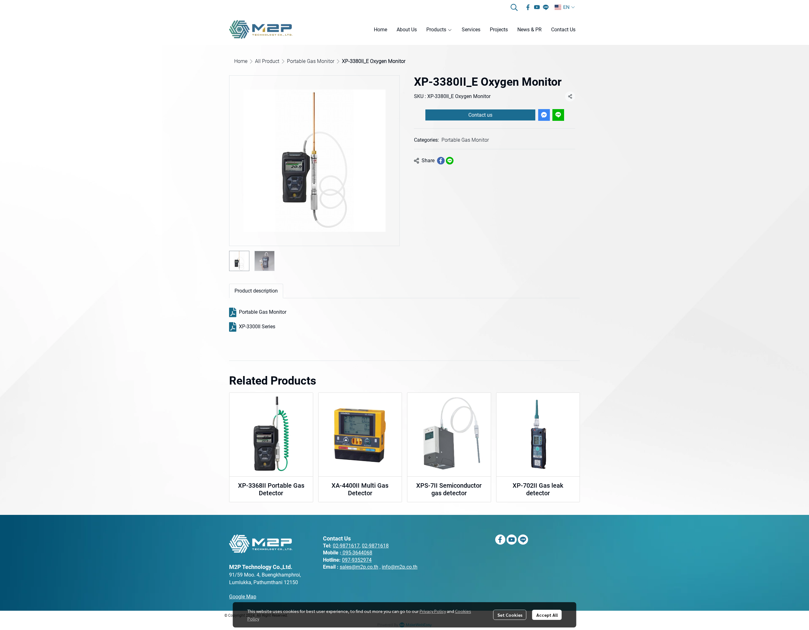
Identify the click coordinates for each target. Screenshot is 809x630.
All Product (267, 61)
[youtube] (537, 7)
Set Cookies (509, 615)
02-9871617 (346, 546)
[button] (514, 7)
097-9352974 (357, 560)
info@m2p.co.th (399, 567)
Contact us (480, 115)
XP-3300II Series (257, 327)
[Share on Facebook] (441, 160)
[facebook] (528, 7)
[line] (546, 7)
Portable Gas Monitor (310, 61)
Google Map (242, 597)
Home (240, 61)
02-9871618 (375, 546)
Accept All (547, 615)
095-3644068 (357, 553)
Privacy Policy (433, 611)
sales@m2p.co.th (359, 567)
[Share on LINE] (449, 160)
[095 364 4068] (342, 553)
